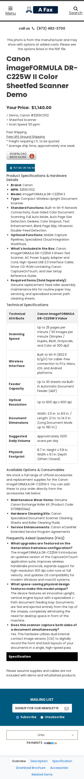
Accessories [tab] (59, 768)
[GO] (66, 708)
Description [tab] (39, 761)
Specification (20, 656)
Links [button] (41, 735)
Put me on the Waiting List (24, 168)
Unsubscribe (55, 717)
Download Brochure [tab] (30, 768)
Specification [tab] (62, 761)
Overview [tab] (19, 761)
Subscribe (28, 717)
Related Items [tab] (42, 774)
